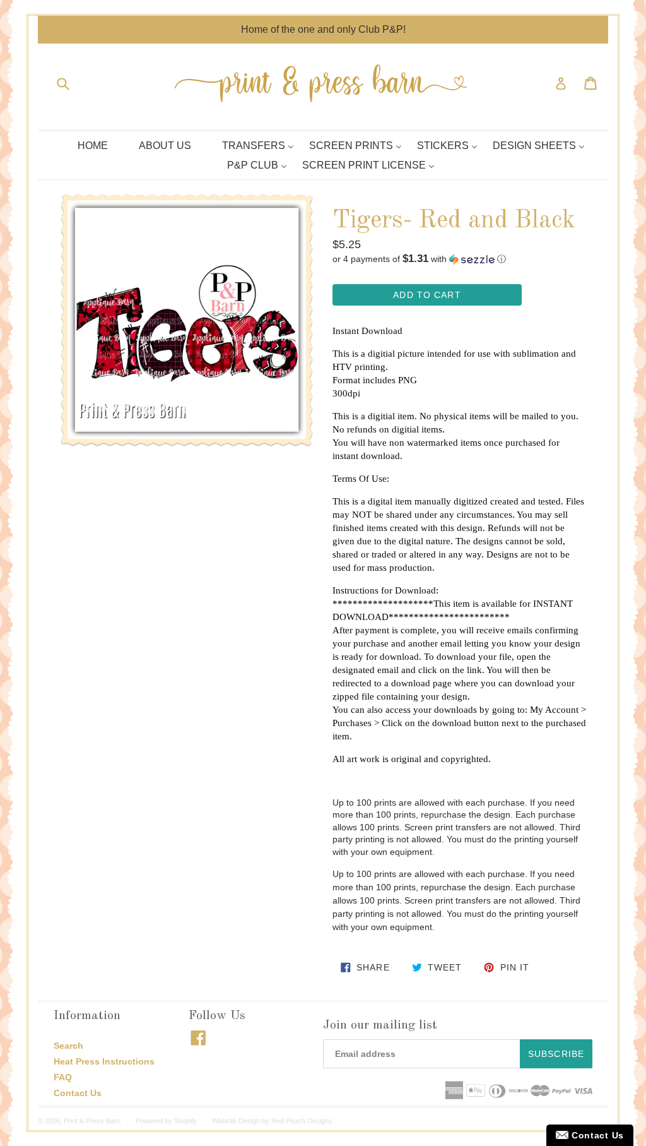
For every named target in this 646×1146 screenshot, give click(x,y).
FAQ (63, 1077)
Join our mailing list (380, 1025)
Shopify (185, 1121)
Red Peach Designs (301, 1121)
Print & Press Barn (92, 1121)
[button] (459, 259)
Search (68, 1046)
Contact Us (78, 1093)
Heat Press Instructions (104, 1061)
